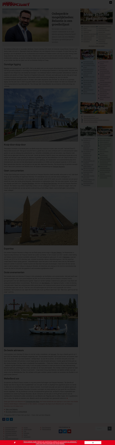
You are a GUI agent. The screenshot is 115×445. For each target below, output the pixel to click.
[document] (57, 222)
